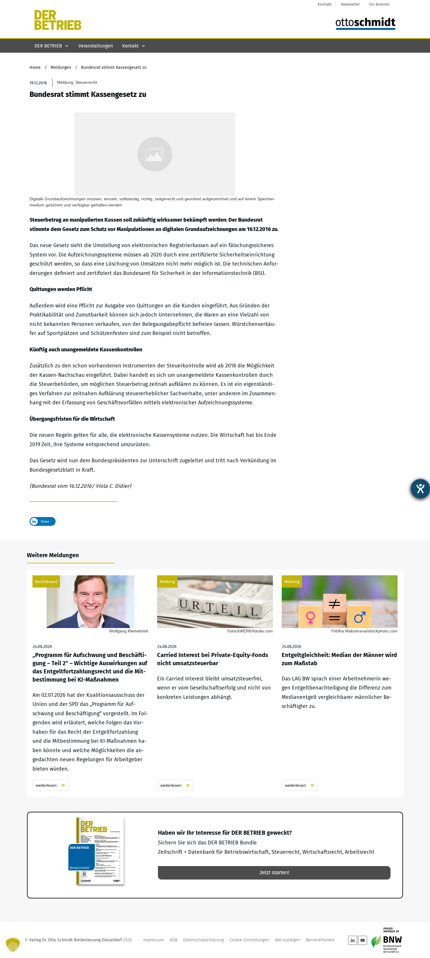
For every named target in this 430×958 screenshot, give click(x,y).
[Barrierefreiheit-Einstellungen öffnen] (420, 488)
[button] (13, 945)
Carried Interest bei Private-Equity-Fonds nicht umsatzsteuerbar (215, 683)
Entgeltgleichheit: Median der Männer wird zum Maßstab (340, 683)
